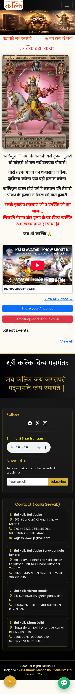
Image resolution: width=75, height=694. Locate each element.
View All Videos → (58, 299)
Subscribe (58, 481)
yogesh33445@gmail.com (32, 538)
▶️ (10, 681)
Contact (44, 674)
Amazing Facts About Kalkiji (37, 319)
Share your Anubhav (37, 308)
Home (29, 674)
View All (66, 341)
